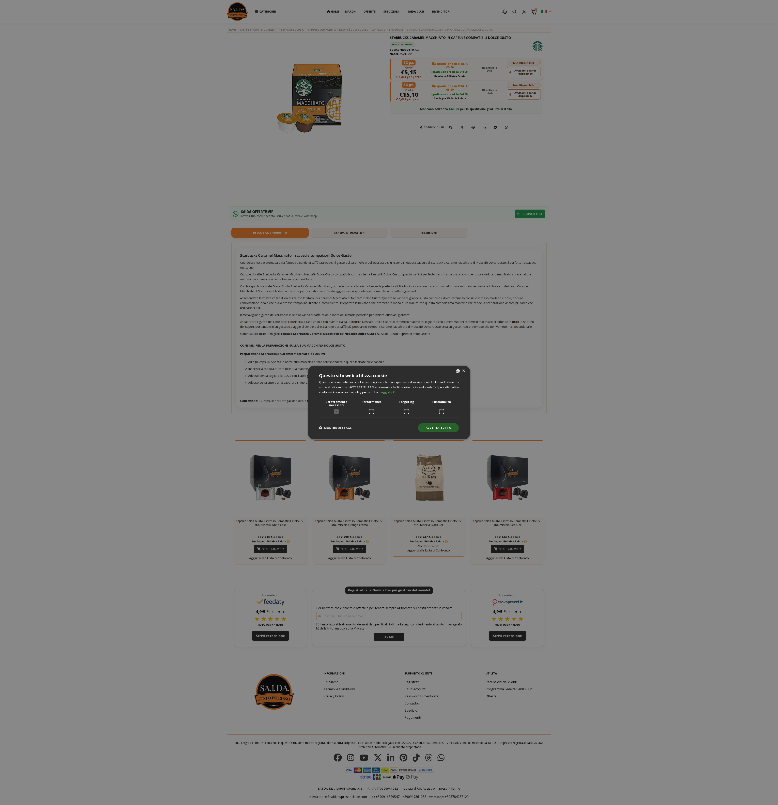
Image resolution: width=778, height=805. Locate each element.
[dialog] (389, 402)
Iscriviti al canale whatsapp (435, 388)
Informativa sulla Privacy (450, 424)
